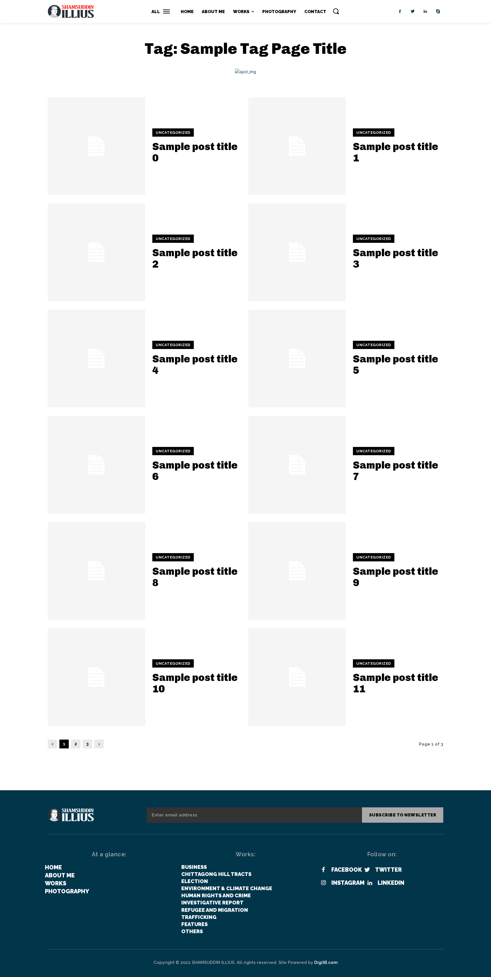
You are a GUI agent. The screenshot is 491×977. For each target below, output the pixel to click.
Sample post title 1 (395, 152)
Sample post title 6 (195, 471)
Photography (67, 891)
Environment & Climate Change (226, 888)
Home (53, 867)
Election (194, 881)
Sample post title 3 (395, 258)
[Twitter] (413, 12)
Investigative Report (212, 903)
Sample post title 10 (195, 683)
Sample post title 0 (195, 152)
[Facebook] (400, 12)
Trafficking (199, 917)
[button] (335, 11)
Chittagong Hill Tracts (216, 874)
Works (55, 883)
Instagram (348, 882)
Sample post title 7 (395, 471)
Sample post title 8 (195, 577)
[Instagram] (323, 883)
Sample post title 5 (395, 364)
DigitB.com (326, 962)
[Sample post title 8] (96, 571)
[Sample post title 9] (297, 571)
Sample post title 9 (395, 577)
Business (194, 867)
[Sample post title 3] (297, 252)
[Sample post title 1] (297, 146)
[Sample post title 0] (96, 146)
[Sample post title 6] (96, 465)
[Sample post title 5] (297, 358)
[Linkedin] (425, 12)
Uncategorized (173, 132)
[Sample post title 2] (96, 252)
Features (194, 924)
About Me (60, 875)
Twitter (388, 869)
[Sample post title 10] (96, 677)
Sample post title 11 (395, 683)
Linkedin (391, 882)
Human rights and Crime (216, 895)
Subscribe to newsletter (402, 815)
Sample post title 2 (195, 258)
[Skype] (438, 12)
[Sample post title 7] (297, 465)
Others (192, 931)
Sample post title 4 (195, 364)
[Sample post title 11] (297, 677)
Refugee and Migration (214, 910)
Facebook (346, 869)
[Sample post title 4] (96, 358)
